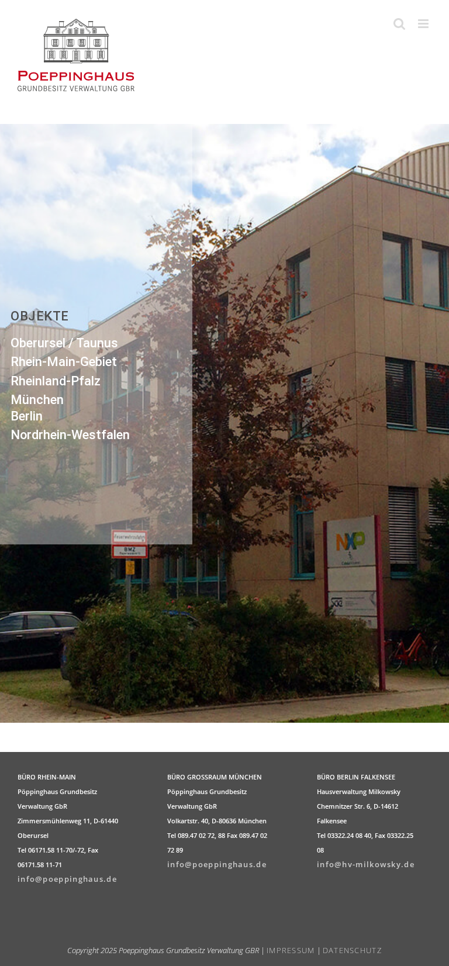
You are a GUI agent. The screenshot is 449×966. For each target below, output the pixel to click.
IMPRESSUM (291, 950)
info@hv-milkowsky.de (366, 864)
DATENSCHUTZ (352, 950)
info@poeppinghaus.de (67, 879)
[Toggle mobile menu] (424, 24)
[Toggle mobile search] (399, 24)
